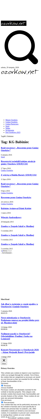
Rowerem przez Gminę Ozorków (16, 197)
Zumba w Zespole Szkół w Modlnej (17, 226)
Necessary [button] (4, 383)
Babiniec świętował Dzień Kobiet (16, 208)
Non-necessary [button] (6, 400)
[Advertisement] (20, 96)
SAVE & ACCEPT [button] (8, 417)
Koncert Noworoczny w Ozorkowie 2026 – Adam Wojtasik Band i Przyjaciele (20, 351)
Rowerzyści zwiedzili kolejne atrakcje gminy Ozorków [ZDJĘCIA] (18, 162)
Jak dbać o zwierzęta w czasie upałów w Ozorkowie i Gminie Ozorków (19, 305)
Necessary (7, 386)
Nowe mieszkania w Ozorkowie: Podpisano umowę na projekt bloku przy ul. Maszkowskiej (20, 320)
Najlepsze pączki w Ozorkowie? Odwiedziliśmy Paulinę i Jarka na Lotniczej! (16, 336)
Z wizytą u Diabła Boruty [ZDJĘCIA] (18, 175)
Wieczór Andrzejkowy (11, 217)
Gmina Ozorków (7, 170)
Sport (3, 157)
